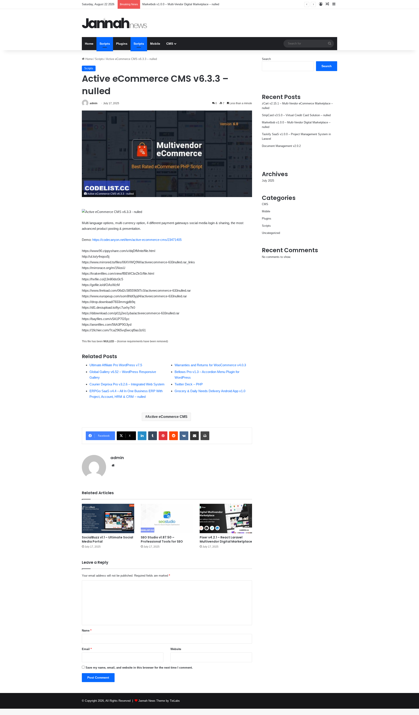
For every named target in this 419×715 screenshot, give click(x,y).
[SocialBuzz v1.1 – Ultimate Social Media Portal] (108, 518)
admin (93, 103)
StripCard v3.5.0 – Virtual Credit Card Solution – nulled (296, 115)
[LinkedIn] (142, 435)
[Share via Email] (194, 435)
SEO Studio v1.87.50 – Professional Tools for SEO (162, 539)
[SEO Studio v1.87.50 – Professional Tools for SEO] (167, 518)
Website (175, 649)
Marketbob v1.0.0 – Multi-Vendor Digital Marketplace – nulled (180, 4)
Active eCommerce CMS (167, 417)
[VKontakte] (184, 435)
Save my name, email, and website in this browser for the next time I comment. (139, 667)
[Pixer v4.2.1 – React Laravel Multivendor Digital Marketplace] (226, 518)
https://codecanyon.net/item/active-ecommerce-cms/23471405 (137, 240)
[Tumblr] (152, 435)
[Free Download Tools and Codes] (114, 23)
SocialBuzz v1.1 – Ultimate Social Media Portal (107, 539)
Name (86, 630)
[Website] (113, 465)
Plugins (121, 43)
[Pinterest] (163, 435)
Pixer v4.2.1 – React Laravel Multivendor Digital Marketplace (226, 539)
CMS (169, 43)
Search (266, 59)
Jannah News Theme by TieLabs (159, 700)
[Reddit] (173, 435)
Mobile (155, 43)
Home (89, 43)
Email (87, 649)
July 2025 (268, 180)
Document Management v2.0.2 (281, 146)
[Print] (205, 435)
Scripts (105, 43)
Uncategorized (271, 233)
